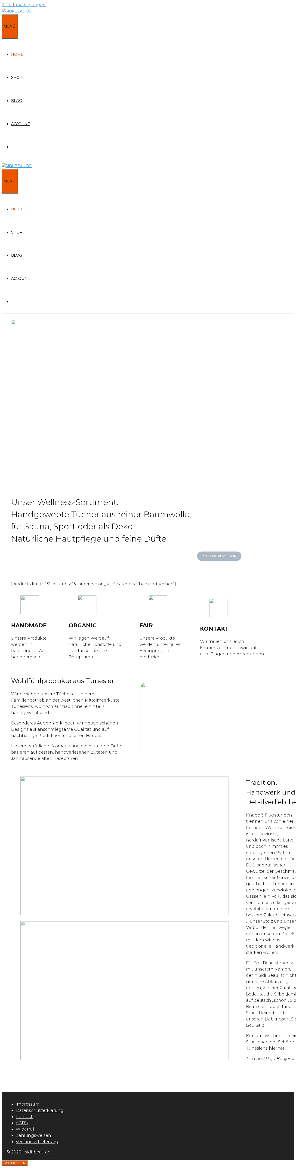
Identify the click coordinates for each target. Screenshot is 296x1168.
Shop (16, 77)
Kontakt (24, 1116)
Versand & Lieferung (37, 1141)
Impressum (28, 1104)
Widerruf (25, 1129)
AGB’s (22, 1122)
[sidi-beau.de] (17, 11)
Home (17, 54)
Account (20, 124)
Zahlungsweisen (33, 1135)
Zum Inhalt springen (24, 4)
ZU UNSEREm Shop (219, 556)
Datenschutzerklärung (40, 1110)
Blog (16, 101)
